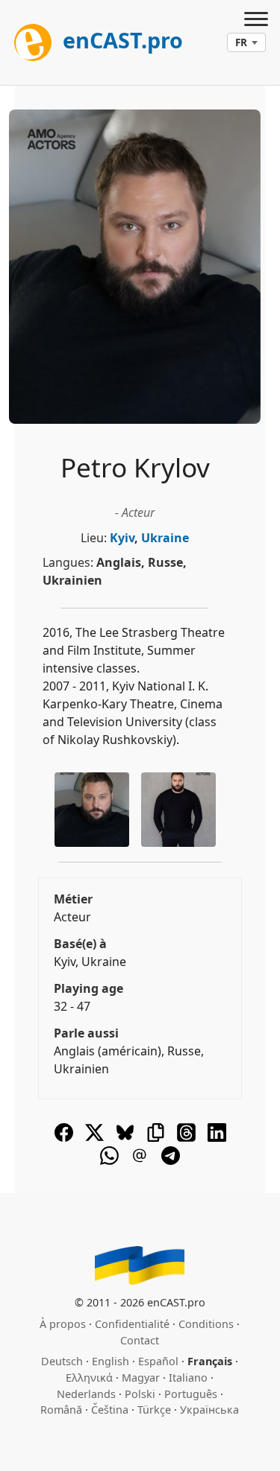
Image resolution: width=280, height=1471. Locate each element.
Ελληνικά (89, 1377)
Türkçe (154, 1409)
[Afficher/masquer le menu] (256, 21)
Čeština (109, 1409)
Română (61, 1409)
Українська (209, 1409)
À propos (63, 1324)
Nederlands (86, 1394)
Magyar (141, 1377)
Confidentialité (132, 1324)
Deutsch (62, 1361)
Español (158, 1361)
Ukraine (165, 538)
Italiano (188, 1377)
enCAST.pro (120, 39)
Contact (139, 1340)
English (110, 1361)
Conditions (206, 1324)
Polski (140, 1394)
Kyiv (122, 538)
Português (190, 1394)
